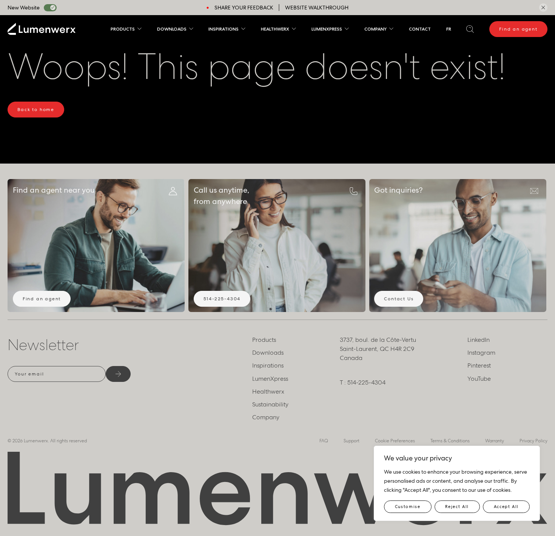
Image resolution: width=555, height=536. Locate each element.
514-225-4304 (222, 299)
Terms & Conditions (450, 441)
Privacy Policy (533, 441)
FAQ (323, 441)
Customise (408, 506)
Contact (420, 29)
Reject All (457, 506)
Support (351, 441)
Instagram (481, 353)
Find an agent (518, 29)
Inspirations (223, 29)
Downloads (172, 29)
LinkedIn (478, 340)
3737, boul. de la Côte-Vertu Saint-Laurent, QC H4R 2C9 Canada (378, 349)
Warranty (494, 441)
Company (375, 29)
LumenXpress (326, 29)
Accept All (506, 506)
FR (448, 29)
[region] (457, 483)
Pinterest (479, 365)
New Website (24, 7)
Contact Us (398, 299)
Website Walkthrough (316, 7)
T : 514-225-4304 (362, 382)
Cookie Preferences (395, 441)
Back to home (35, 110)
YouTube (479, 379)
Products (123, 29)
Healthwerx (275, 29)
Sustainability (270, 404)
